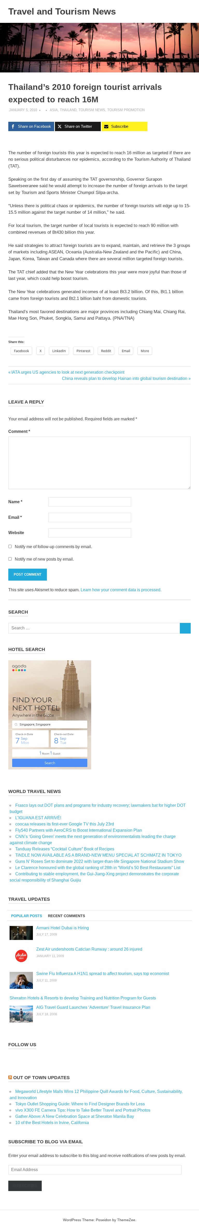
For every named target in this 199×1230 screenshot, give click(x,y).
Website (16, 532)
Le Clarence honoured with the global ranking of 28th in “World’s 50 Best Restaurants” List (97, 867)
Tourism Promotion (126, 110)
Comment (19, 431)
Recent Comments (66, 916)
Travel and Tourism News (62, 11)
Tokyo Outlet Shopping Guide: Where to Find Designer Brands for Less (80, 1104)
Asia (54, 110)
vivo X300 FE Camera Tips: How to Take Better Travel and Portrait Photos (82, 1110)
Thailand (68, 110)
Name (15, 502)
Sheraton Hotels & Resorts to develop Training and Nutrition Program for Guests (83, 998)
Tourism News (92, 110)
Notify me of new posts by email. (44, 559)
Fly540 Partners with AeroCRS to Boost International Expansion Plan (78, 830)
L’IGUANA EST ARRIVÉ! (38, 818)
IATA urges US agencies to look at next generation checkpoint (67, 372)
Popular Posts (26, 916)
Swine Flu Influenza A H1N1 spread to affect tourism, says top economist (102, 973)
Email (15, 517)
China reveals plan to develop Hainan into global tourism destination (124, 378)
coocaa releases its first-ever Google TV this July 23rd (64, 824)
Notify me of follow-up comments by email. (53, 547)
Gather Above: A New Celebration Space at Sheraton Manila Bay (74, 1116)
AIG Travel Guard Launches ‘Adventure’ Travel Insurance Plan (93, 1007)
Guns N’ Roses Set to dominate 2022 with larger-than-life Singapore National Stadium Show (99, 861)
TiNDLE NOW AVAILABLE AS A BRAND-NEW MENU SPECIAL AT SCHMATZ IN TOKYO (98, 855)
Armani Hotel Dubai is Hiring (62, 928)
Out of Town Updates (41, 1077)
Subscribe (25, 1186)
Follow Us (22, 1044)
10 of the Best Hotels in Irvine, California (52, 1122)
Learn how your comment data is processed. (121, 590)
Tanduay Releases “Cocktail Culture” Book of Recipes (64, 849)
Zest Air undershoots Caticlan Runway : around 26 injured (89, 949)
